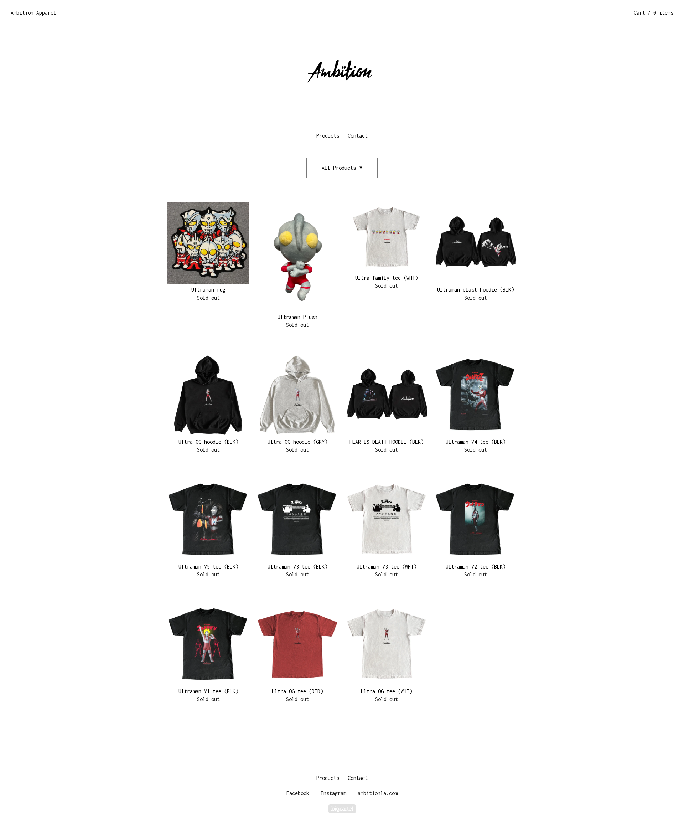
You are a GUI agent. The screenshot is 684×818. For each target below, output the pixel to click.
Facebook (297, 793)
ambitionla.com (378, 793)
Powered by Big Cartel (342, 808)
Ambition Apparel (33, 13)
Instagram (333, 793)
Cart (653, 13)
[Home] (342, 75)
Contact (358, 136)
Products (327, 136)
